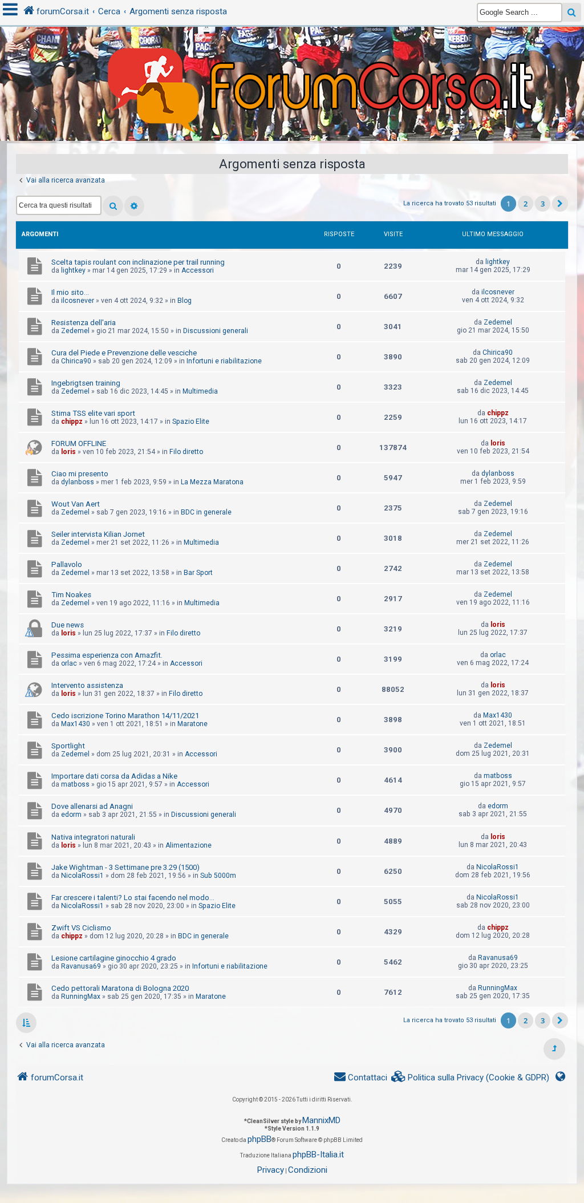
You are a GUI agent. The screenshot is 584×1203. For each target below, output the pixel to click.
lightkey (73, 270)
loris (68, 452)
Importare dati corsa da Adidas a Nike (114, 776)
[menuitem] (470, 1078)
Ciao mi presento (79, 473)
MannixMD (321, 1120)
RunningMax (80, 997)
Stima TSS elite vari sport (93, 413)
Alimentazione (188, 845)
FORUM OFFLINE (78, 443)
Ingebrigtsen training (85, 383)
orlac (69, 663)
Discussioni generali (215, 331)
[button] (560, 204)
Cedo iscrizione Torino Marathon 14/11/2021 (125, 715)
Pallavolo (66, 564)
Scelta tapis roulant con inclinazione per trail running (138, 262)
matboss (75, 784)
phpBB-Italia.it (318, 1154)
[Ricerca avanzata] (134, 206)
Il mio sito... (70, 292)
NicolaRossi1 (82, 876)
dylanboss (77, 482)
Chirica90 (76, 361)
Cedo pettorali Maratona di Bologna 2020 (120, 988)
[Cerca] (113, 206)
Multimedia (200, 391)
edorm (71, 815)
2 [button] (526, 204)
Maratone (192, 724)
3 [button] (543, 204)
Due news (67, 625)
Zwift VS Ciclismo (81, 927)
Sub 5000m (218, 876)
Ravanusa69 (81, 966)
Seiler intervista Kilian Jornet (98, 534)
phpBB (259, 1139)
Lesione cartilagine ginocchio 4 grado (113, 958)
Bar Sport (198, 573)
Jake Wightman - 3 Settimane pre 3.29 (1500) (125, 867)
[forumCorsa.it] (292, 61)
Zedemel (75, 331)
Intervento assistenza (87, 685)
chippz (72, 422)
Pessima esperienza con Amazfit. (107, 655)
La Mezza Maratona (212, 482)
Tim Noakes (71, 594)
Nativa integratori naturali (93, 837)
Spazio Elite (190, 422)
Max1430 (75, 724)
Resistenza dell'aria (83, 322)
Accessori (197, 270)
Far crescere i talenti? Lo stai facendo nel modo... (132, 897)
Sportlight (68, 746)
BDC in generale (206, 512)
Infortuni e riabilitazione (224, 361)
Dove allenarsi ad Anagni (92, 806)
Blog (184, 301)
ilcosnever (77, 301)
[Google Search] (571, 12)
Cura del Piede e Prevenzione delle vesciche (124, 353)
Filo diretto (186, 452)
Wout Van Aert (75, 504)
